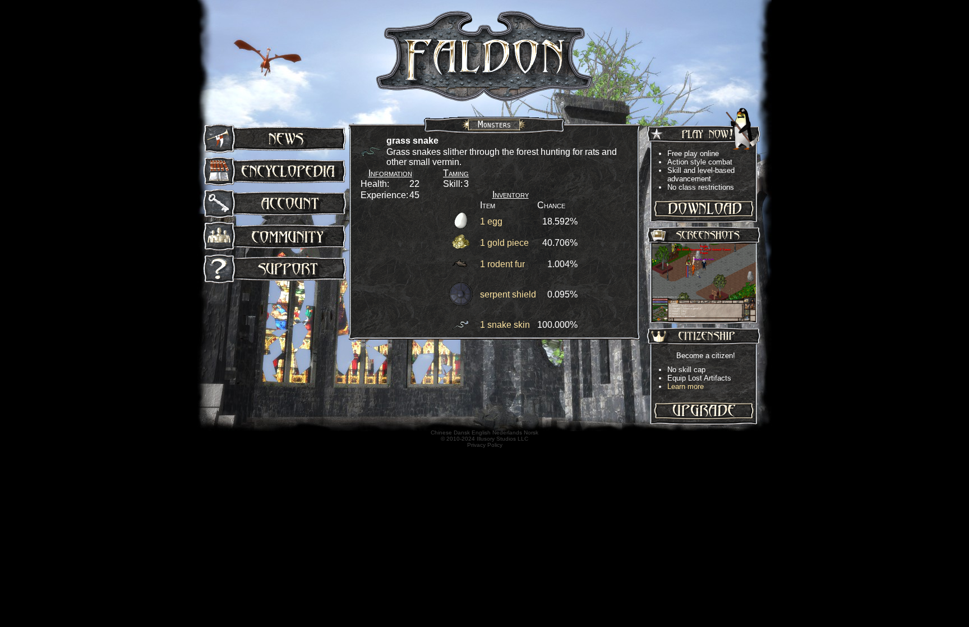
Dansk (462, 432)
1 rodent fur (502, 264)
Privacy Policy (484, 445)
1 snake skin (505, 324)
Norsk (531, 432)
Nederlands (507, 432)
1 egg (491, 221)
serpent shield (508, 294)
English (481, 432)
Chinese (441, 432)
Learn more (685, 386)
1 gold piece (504, 243)
